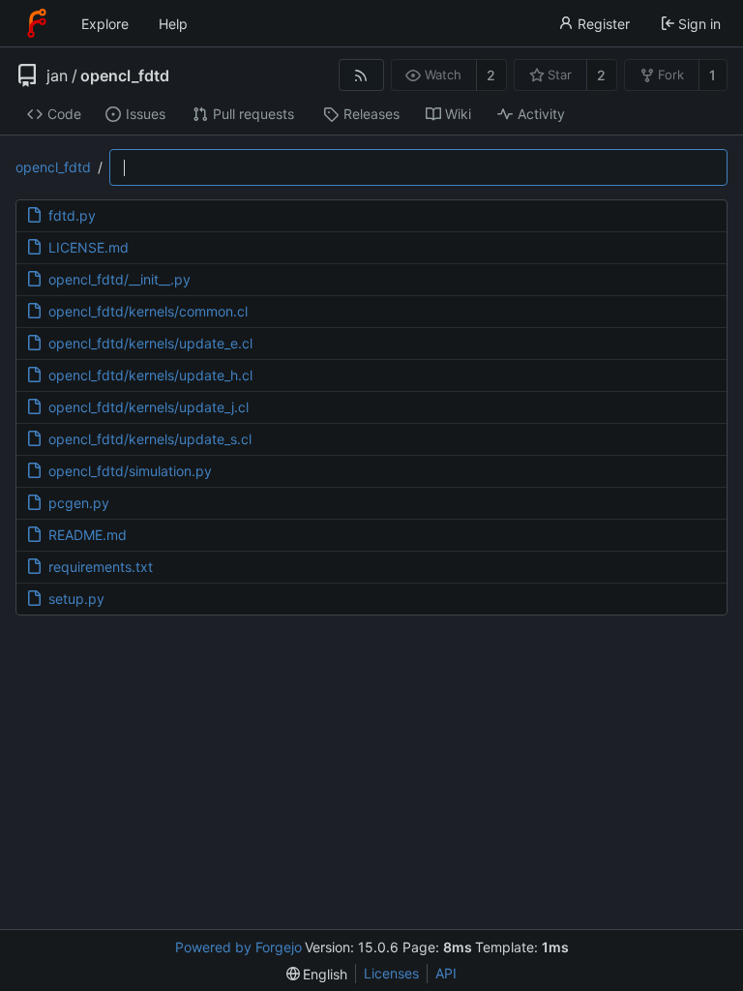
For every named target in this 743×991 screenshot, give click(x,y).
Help (173, 23)
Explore (105, 23)
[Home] (37, 23)
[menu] (317, 974)
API (446, 973)
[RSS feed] (361, 75)
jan (57, 75)
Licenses (391, 973)
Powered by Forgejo (238, 947)
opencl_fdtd (124, 75)
